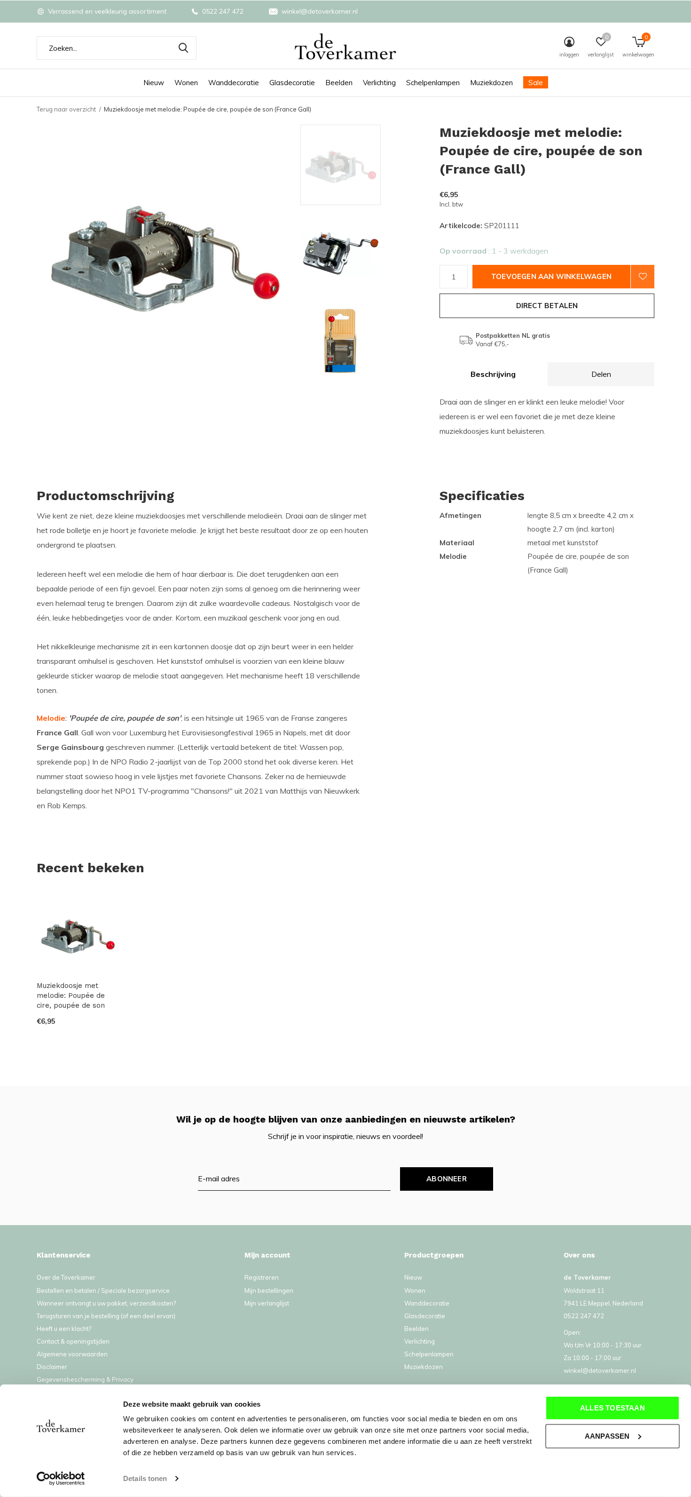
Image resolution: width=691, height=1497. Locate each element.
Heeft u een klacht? (64, 1328)
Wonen (186, 82)
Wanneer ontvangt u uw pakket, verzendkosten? (106, 1303)
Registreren (261, 1277)
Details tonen (145, 1478)
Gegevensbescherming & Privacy (85, 1379)
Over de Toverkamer (66, 1277)
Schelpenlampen (433, 82)
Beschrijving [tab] (493, 374)
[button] (367, 165)
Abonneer (446, 1178)
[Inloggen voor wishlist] (642, 276)
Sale (535, 82)
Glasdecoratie (292, 82)
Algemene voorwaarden (72, 1354)
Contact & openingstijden (73, 1341)
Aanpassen (607, 1436)
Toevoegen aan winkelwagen (551, 276)
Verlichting (379, 82)
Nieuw (153, 82)
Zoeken (183, 48)
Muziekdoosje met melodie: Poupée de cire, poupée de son (71, 995)
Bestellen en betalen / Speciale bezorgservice (103, 1290)
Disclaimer (52, 1366)
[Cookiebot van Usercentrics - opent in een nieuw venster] (61, 1479)
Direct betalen (547, 305)
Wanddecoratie (233, 82)
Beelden (339, 82)
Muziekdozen (491, 82)
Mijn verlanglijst (266, 1303)
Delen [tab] (601, 374)
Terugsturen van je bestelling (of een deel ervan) (106, 1316)
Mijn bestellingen (268, 1290)
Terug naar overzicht (66, 109)
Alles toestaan (612, 1408)
